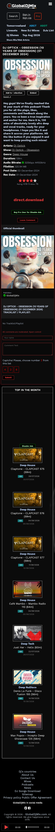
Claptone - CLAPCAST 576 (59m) (27, 515)
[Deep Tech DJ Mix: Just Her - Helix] (27, 632)
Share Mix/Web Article (18, 40)
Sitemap (27, 794)
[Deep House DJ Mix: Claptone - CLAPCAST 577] (27, 543)
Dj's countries (27, 771)
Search (13, 16)
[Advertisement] (28, 190)
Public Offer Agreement (37, 797)
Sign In (26, 14)
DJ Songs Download (27, 791)
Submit (8, 377)
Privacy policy (12, 797)
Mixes (27, 781)
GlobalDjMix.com (36, 814)
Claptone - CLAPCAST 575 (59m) (27, 470)
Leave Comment (27, 220)
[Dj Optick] (27, 73)
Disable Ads (27, 446)
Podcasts (27, 784)
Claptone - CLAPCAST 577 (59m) (27, 559)
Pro (38, 16)
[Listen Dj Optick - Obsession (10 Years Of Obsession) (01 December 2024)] (6, 827)
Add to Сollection (14, 93)
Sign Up (27, 17)
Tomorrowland (16, 25)
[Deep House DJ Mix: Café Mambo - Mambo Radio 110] (27, 589)
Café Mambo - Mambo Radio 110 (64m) (27, 605)
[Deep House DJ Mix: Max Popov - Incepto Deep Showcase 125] (27, 721)
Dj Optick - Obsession (25, 149)
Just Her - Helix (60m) (27, 647)
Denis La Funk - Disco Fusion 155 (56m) (27, 692)
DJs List (48, 30)
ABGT (33, 25)
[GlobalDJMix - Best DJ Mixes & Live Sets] (18, 4)
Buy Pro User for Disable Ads (27, 212)
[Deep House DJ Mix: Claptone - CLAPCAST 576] (27, 499)
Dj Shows (13, 35)
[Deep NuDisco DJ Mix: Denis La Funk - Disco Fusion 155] (27, 676)
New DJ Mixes (30, 30)
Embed (33, 93)
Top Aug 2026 (31, 35)
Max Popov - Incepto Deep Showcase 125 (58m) (27, 737)
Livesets (12, 30)
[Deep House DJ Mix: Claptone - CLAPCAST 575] (27, 455)
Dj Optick (19, 145)
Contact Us (27, 778)
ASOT (43, 25)
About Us (27, 774)
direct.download (29, 200)
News (27, 787)
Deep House (20, 154)
